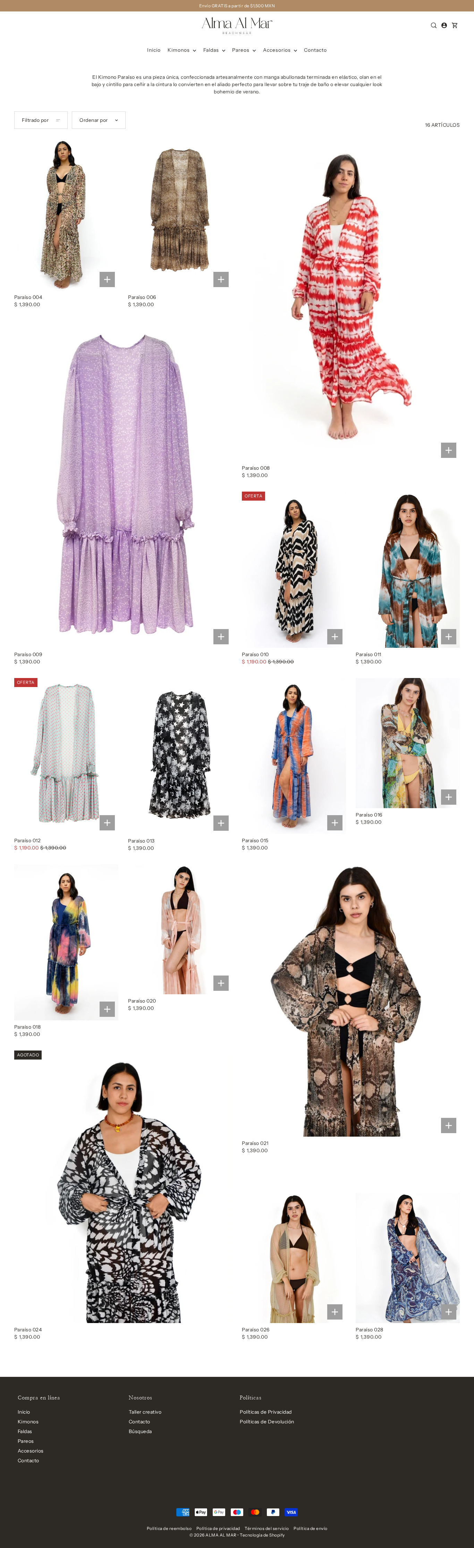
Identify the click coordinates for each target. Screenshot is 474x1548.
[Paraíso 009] (123, 484)
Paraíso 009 (28, 654)
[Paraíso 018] (66, 942)
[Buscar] (434, 25)
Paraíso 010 (255, 654)
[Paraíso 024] (123, 1187)
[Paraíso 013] (180, 756)
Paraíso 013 (141, 841)
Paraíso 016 (369, 815)
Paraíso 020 (142, 1001)
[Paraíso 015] (294, 756)
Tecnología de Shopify (262, 1535)
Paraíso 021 (255, 1143)
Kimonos (28, 1422)
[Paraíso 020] (180, 929)
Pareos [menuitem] (241, 50)
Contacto (28, 1460)
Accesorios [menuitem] (277, 50)
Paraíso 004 (28, 297)
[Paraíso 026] (294, 1258)
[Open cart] (455, 25)
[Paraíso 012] (66, 756)
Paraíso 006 (142, 297)
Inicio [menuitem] (154, 50)
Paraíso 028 (369, 1330)
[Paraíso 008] (351, 297)
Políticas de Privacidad (266, 1412)
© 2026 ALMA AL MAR (213, 1535)
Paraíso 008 (256, 468)
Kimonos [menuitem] (179, 50)
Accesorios (31, 1451)
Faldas (25, 1431)
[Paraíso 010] (294, 570)
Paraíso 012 (27, 840)
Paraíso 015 (255, 840)
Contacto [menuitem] (315, 50)
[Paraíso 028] (408, 1258)
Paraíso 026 (256, 1330)
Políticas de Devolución (267, 1422)
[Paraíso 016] (408, 743)
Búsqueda (140, 1431)
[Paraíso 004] (66, 212)
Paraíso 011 (368, 654)
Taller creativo (145, 1412)
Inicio (24, 1412)
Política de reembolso (169, 1528)
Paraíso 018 (27, 1027)
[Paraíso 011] (408, 570)
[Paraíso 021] (351, 1000)
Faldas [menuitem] (211, 50)
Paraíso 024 (28, 1330)
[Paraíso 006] (180, 212)
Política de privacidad (218, 1528)
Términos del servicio (267, 1528)
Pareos (26, 1441)
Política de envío (311, 1528)
